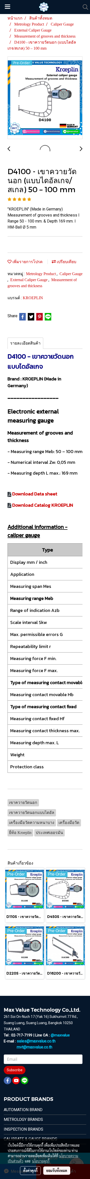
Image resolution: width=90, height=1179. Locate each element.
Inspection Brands (23, 1129)
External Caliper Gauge (29, 280)
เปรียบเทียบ (66, 262)
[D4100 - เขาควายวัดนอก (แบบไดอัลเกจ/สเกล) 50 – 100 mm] (45, 98)
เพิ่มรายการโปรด (27, 262)
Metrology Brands (23, 1119)
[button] (84, 7)
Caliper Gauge (71, 274)
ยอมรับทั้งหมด (56, 1170)
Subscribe (14, 1070)
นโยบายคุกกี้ (41, 1161)
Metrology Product (41, 274)
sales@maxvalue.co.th (36, 1041)
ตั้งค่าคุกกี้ (30, 1170)
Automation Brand (23, 1109)
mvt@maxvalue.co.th (34, 1047)
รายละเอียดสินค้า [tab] (25, 343)
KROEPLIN (33, 298)
